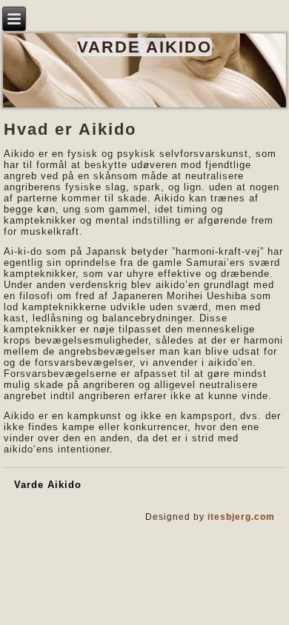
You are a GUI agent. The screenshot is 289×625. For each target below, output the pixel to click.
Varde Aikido (144, 47)
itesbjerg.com (241, 517)
